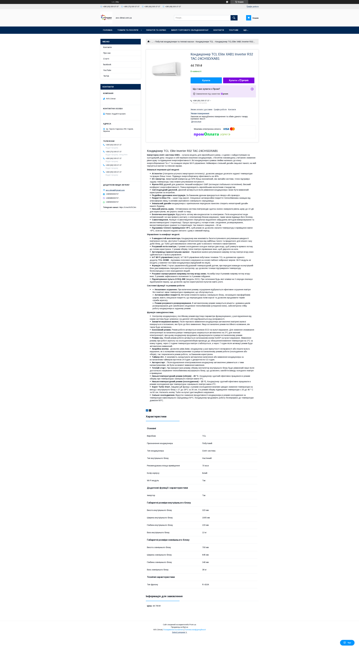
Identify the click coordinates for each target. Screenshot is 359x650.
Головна (107, 30)
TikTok (106, 76)
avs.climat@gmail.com (115, 190)
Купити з (234, 80)
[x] (150, 411)
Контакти (218, 30)
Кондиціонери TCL (204, 42)
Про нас (107, 53)
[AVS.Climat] (106, 23)
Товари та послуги (127, 30)
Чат (349, 643)
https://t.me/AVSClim (127, 207)
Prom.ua (192, 625)
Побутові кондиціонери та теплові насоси (174, 42)
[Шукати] (234, 17)
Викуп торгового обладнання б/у (189, 30)
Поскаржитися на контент (173, 630)
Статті (106, 59)
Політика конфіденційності (195, 630)
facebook (107, 64)
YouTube (233, 30)
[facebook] (147, 411)
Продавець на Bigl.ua (179, 627)
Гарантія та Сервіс (156, 30)
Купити (206, 80)
